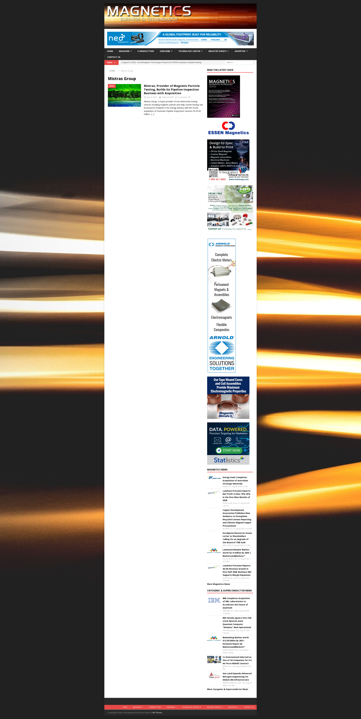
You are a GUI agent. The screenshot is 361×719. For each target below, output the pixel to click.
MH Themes (157, 712)
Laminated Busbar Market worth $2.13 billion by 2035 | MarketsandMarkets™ (237, 552)
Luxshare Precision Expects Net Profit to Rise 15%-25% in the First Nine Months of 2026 (236, 495)
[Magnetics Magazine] (180, 27)
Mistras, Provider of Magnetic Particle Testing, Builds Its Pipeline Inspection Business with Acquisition (172, 89)
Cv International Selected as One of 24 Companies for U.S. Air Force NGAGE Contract (237, 660)
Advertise (240, 51)
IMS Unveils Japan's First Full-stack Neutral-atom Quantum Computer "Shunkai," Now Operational (237, 623)
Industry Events (217, 51)
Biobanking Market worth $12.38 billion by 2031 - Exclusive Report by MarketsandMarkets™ (236, 642)
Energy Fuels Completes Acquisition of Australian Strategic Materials (235, 480)
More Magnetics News (218, 584)
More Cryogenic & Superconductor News (227, 689)
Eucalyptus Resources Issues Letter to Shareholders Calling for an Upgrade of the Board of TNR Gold (237, 538)
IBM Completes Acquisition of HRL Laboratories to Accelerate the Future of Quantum (236, 603)
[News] (124, 95)
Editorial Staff (167, 97)
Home (110, 51)
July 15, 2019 (152, 97)
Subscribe (165, 51)
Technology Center (189, 51)
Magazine (124, 51)
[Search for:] (239, 62)
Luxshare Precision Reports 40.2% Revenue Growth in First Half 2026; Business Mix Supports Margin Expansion (237, 570)
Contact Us (113, 57)
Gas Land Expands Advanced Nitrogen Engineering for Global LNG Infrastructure (237, 676)
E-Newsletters (146, 51)
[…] (152, 114)
